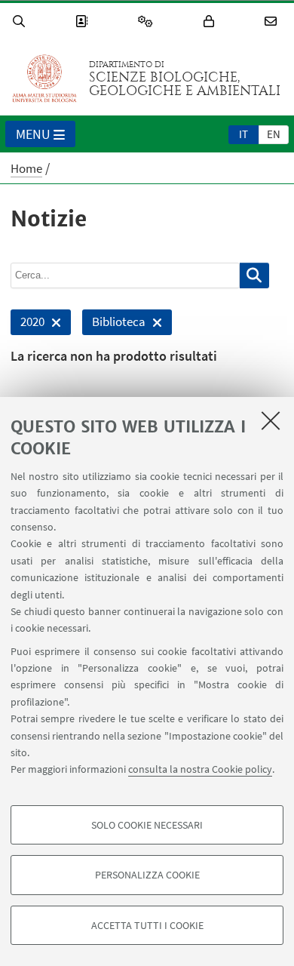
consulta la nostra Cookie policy (200, 769)
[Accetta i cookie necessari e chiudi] (271, 420)
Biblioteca (113, 324)
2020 (27, 324)
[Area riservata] (211, 21)
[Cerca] (21, 21)
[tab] (243, 133)
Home (26, 168)
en (273, 134)
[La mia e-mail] (273, 21)
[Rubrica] (83, 21)
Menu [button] (33, 134)
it (243, 134)
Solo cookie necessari (147, 825)
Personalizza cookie (147, 874)
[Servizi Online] (148, 21)
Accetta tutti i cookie (147, 925)
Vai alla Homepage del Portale (44, 78)
